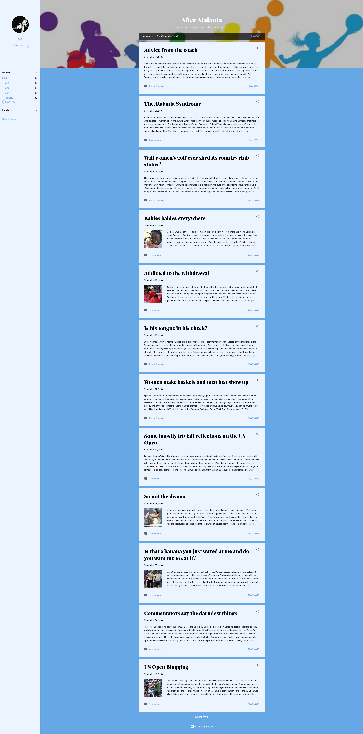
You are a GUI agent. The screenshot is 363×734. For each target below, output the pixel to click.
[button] (257, 48)
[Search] (263, 7)
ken (20, 39)
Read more (253, 86)
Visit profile (20, 46)
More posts (201, 717)
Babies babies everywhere (175, 218)
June (7, 88)
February (9, 98)
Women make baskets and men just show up (196, 381)
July (7, 83)
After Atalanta (201, 20)
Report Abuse (9, 119)
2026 (4, 78)
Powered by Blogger (203, 726)
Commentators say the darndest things (190, 613)
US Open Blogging (166, 666)
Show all (256, 36)
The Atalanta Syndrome (172, 103)
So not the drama (164, 496)
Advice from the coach (171, 49)
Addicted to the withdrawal (176, 273)
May (7, 93)
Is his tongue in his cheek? (176, 327)
